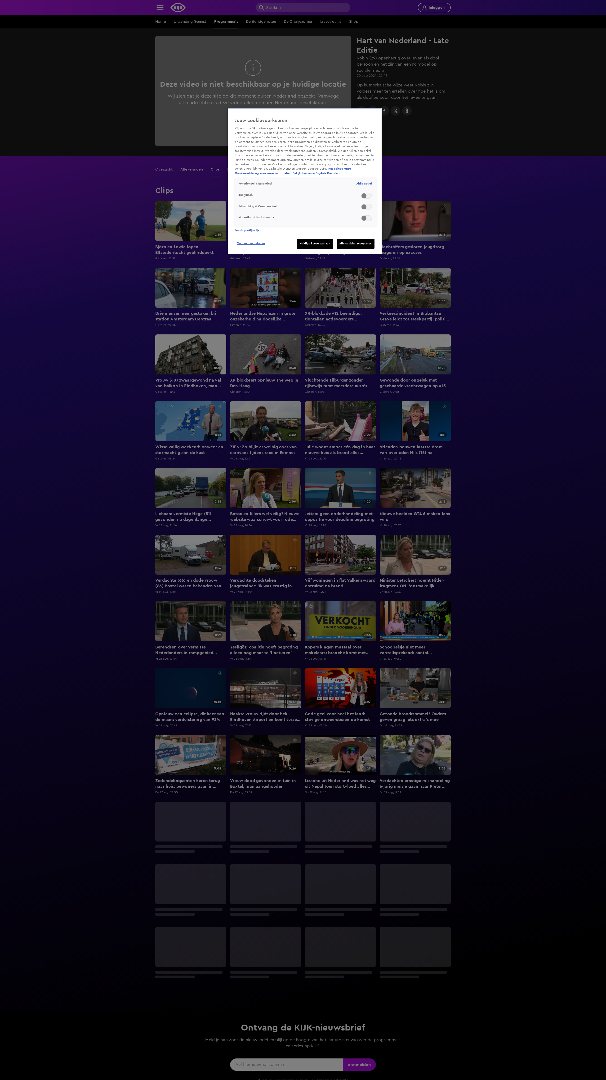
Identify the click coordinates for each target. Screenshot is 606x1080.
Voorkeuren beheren (251, 243)
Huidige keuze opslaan (315, 243)
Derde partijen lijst (248, 230)
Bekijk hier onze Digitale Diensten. (316, 173)
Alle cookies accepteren (355, 243)
